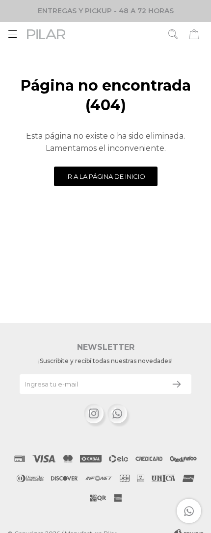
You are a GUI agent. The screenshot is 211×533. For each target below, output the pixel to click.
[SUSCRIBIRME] (176, 384)
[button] (173, 34)
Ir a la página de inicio (105, 176)
